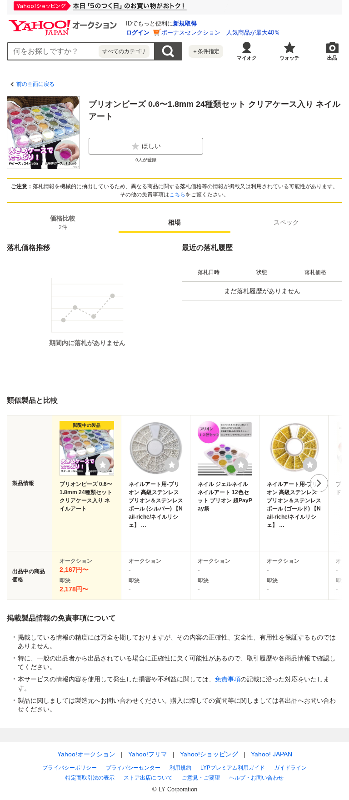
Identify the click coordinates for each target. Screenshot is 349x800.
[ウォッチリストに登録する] (102, 464)
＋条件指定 (205, 51)
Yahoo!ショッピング (209, 754)
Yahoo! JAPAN (271, 754)
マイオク (247, 57)
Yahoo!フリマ (147, 754)
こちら (177, 194)
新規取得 (185, 23)
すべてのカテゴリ (124, 51)
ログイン (138, 32)
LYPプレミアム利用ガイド (232, 768)
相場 (174, 222)
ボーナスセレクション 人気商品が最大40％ (220, 32)
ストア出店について (148, 778)
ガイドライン (290, 768)
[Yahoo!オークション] (64, 22)
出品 (332, 57)
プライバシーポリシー (69, 768)
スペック (286, 222)
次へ (319, 483)
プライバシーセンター (133, 768)
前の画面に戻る (35, 84)
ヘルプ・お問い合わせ (256, 778)
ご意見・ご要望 (201, 778)
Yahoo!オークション (86, 754)
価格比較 (62, 222)
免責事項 (227, 679)
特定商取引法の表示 (90, 778)
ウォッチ (289, 57)
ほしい (151, 146)
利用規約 (180, 768)
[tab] (63, 222)
